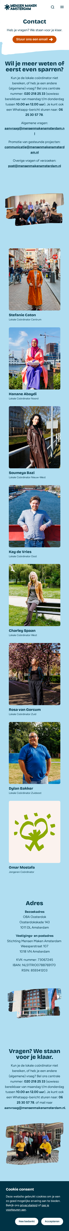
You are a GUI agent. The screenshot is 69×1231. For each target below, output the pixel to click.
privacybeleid (28, 1205)
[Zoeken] (52, 7)
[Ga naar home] (20, 7)
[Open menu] (62, 7)
